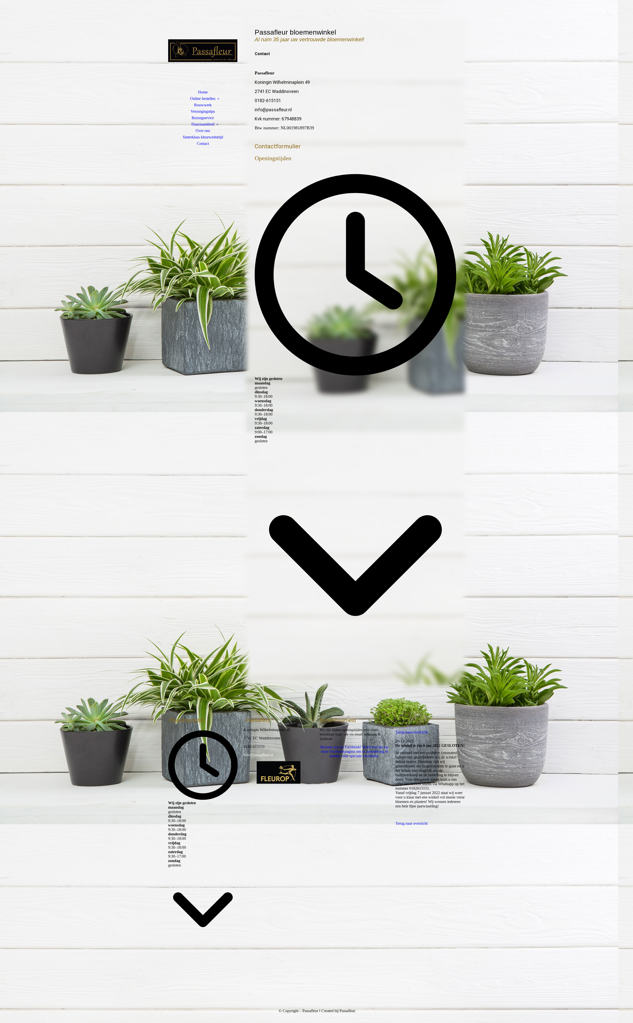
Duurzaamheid (202, 124)
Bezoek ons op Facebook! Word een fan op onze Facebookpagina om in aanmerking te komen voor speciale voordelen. (354, 751)
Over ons (203, 131)
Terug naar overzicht (411, 732)
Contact (203, 143)
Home (203, 92)
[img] (202, 51)
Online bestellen (202, 98)
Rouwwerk (203, 105)
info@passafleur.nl (258, 755)
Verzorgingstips (203, 111)
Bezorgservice (203, 118)
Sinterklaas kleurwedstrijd (203, 137)
